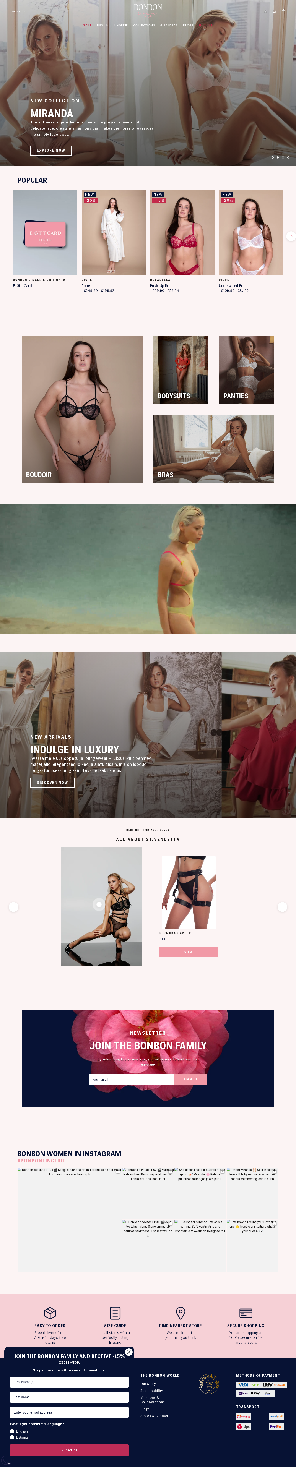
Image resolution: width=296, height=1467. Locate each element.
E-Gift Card (22, 286)
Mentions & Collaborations (152, 1400)
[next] (291, 236)
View (188, 952)
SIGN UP (191, 1079)
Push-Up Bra (160, 286)
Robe (86, 286)
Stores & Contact (154, 1416)
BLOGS (188, 25)
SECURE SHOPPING (246, 1325)
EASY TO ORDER (49, 1325)
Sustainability (151, 1391)
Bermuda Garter (175, 933)
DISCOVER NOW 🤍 (55, 150)
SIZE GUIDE (115, 1325)
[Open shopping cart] (283, 11)
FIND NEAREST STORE (180, 1325)
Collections (144, 25)
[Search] (274, 11)
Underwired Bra (232, 286)
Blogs (145, 1409)
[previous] (5, 236)
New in (103, 25)
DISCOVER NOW (52, 783)
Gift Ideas (169, 25)
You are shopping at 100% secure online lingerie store (246, 1337)
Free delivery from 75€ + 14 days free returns (50, 1337)
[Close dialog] (129, 1352)
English (16, 11)
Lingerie (121, 25)
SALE (87, 25)
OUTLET (206, 25)
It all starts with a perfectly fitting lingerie (115, 1337)
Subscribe (69, 1450)
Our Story (148, 1384)
